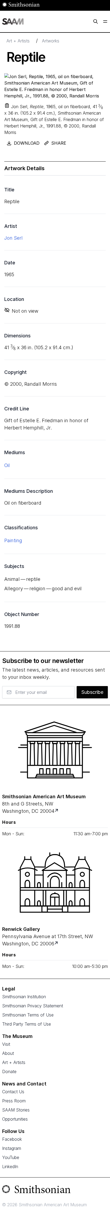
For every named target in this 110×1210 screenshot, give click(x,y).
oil (7, 465)
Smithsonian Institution (24, 996)
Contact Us (13, 1091)
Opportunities (15, 1119)
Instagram (11, 1148)
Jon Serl (13, 238)
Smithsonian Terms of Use (28, 1015)
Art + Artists (18, 40)
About (8, 1053)
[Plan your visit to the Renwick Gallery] (55, 882)
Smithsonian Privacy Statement (32, 1005)
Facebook (12, 1139)
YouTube (10, 1157)
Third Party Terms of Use (26, 1024)
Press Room (14, 1100)
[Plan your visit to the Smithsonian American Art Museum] (55, 750)
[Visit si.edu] (55, 1190)
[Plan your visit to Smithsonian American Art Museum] (57, 811)
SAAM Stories (16, 1110)
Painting (13, 540)
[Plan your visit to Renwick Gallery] (56, 943)
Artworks (50, 40)
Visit (6, 1044)
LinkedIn (10, 1166)
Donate (9, 1071)
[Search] (95, 21)
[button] (7, 105)
